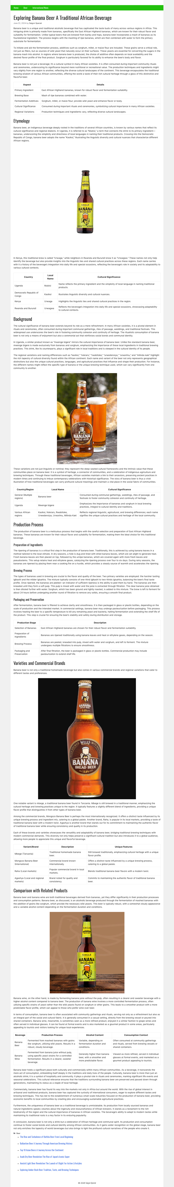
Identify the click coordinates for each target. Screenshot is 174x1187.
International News (40, 7)
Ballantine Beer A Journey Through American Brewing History (46, 1143)
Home (16, 7)
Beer (26, 7)
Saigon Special (91, 1182)
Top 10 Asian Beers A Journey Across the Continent (42, 1150)
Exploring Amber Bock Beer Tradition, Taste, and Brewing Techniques (49, 1169)
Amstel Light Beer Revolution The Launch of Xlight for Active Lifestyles (51, 1163)
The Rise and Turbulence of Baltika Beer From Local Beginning (46, 1136)
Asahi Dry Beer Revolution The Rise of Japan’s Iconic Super (45, 1156)
